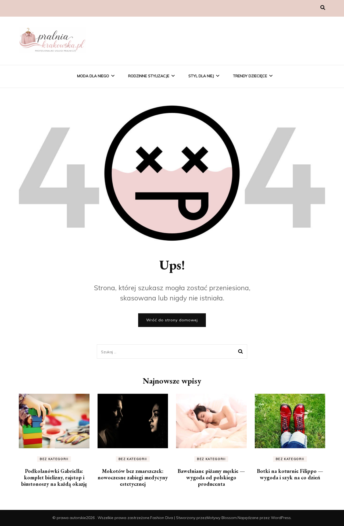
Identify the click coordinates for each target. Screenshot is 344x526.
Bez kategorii (54, 459)
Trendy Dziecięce (250, 75)
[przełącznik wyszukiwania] (322, 7)
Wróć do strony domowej (172, 320)
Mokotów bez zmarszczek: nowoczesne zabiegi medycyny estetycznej (133, 477)
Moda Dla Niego (93, 75)
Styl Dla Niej (201, 75)
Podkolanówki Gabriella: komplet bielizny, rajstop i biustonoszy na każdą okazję (54, 477)
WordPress (281, 517)
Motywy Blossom (222, 517)
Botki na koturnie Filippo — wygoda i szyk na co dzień (290, 474)
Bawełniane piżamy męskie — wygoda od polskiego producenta (211, 477)
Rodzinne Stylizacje (148, 75)
